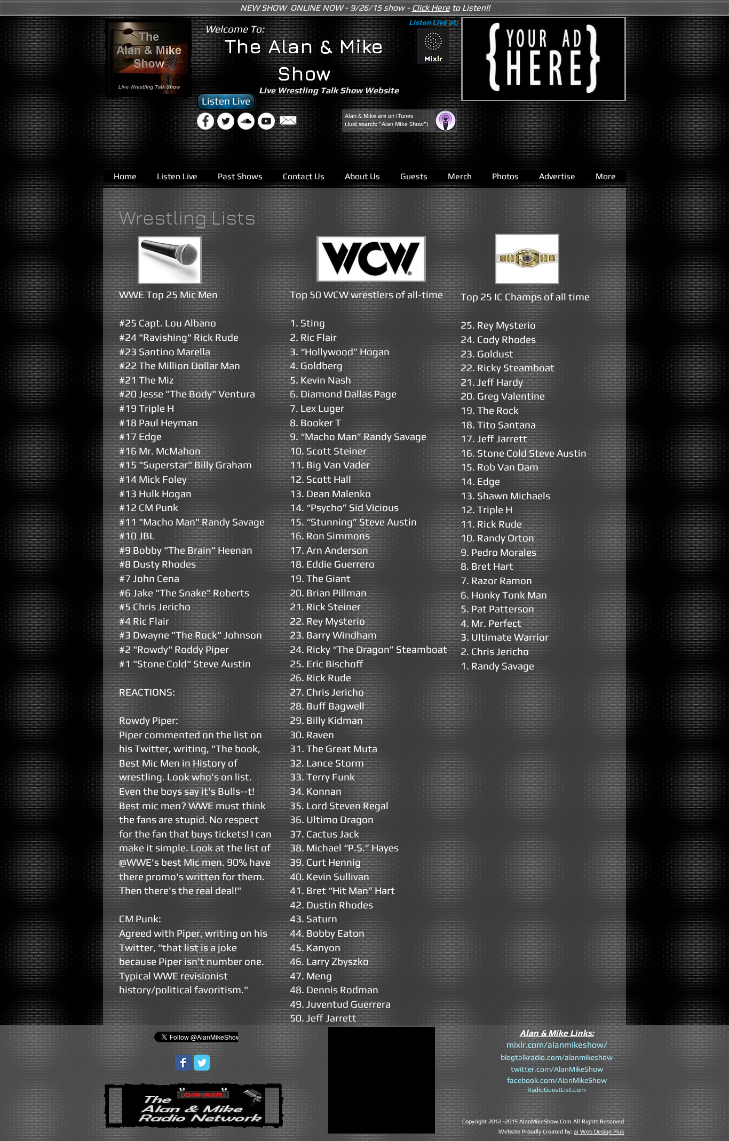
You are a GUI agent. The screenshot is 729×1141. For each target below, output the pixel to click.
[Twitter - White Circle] (225, 121)
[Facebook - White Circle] (205, 121)
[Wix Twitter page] (202, 1063)
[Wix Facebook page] (183, 1063)
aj (576, 1131)
